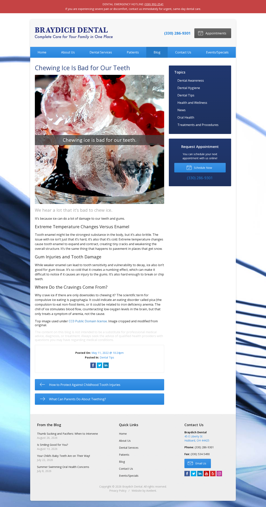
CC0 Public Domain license (88, 321)
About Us (68, 52)
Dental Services (101, 52)
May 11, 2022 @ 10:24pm (108, 353)
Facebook (187, 473)
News (181, 110)
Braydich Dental (132, 486)
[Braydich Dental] (74, 33)
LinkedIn (200, 473)
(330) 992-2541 (154, 4)
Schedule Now (202, 168)
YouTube (206, 473)
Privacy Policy (117, 490)
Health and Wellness (192, 103)
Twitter (193, 473)
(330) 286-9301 (177, 33)
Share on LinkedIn (106, 365)
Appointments (215, 33)
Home (42, 52)
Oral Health (185, 117)
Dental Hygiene (188, 88)
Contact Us (183, 52)
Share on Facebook (93, 365)
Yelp (213, 473)
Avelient (151, 490)
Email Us (200, 463)
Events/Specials (217, 52)
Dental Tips (107, 357)
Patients (133, 52)
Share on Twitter (99, 365)
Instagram (219, 473)
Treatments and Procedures (197, 125)
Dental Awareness (190, 80)
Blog (157, 52)
